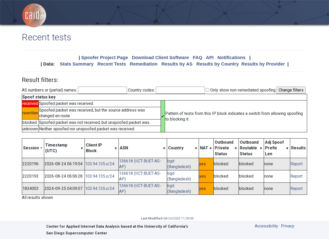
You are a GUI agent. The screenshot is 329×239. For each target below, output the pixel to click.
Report (296, 163)
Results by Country (217, 64)
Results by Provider (263, 64)
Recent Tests (111, 64)
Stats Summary (77, 64)
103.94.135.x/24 (99, 163)
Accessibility (266, 226)
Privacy (287, 226)
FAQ (197, 57)
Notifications (231, 57)
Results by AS (177, 64)
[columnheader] (33, 148)
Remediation (144, 64)
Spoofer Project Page (104, 57)
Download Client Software (160, 57)
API (210, 57)
